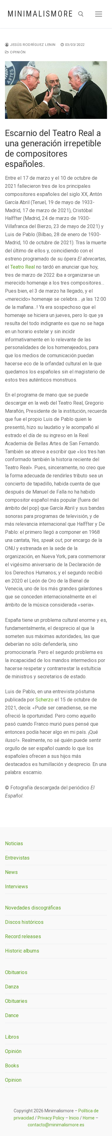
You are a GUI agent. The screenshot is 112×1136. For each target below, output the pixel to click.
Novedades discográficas (33, 908)
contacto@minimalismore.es (56, 1124)
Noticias (14, 843)
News (11, 872)
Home (89, 1117)
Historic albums (22, 951)
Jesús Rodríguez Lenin (32, 44)
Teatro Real (22, 267)
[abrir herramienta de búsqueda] (81, 14)
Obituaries (16, 1001)
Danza (12, 987)
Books (12, 1066)
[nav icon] (99, 14)
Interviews (16, 887)
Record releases (23, 936)
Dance (12, 1015)
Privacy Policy (51, 1117)
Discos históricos (24, 922)
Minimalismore (40, 13)
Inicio (74, 1117)
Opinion (13, 1080)
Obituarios (16, 972)
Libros (12, 1037)
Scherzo (44, 700)
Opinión (17, 52)
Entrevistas (17, 858)
